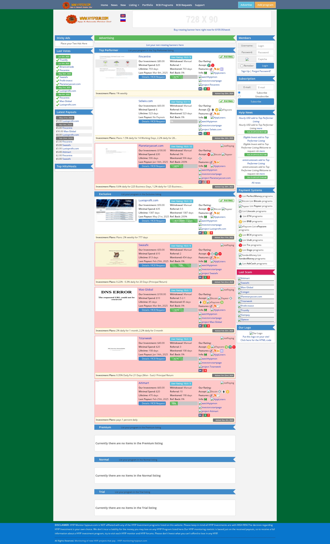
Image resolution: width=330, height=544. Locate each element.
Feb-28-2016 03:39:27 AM (257, 154)
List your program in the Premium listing (141, 427)
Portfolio (147, 5)
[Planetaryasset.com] (208, 166)
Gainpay (245, 315)
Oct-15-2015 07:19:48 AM (257, 177)
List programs (257, 196)
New (123, 5)
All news (256, 182)
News (114, 5)
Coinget (245, 292)
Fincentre (65, 70)
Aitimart (66, 152)
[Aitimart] (208, 399)
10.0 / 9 (181, 57)
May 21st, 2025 (64, 87)
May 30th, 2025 (64, 74)
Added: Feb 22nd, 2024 (223, 282)
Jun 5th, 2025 (63, 63)
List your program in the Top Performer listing (151, 50)
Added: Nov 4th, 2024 (224, 420)
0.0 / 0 (180, 101)
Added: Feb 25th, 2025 (224, 330)
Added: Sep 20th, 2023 (224, 186)
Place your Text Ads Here (74, 43)
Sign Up (245, 71)
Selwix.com (146, 101)
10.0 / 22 (181, 201)
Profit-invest (66, 80)
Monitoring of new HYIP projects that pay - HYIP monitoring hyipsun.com (111, 540)
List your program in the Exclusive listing (141, 194)
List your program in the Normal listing (138, 459)
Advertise (246, 4)
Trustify (64, 60)
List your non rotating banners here (165, 45)
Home (104, 5)
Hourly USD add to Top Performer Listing (256, 119)
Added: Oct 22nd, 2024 (223, 375)
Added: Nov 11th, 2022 (223, 237)
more (259, 128)
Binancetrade (67, 66)
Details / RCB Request (153, 77)
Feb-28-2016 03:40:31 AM (257, 132)
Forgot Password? (261, 71)
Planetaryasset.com (70, 84)
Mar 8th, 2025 (64, 94)
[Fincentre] (208, 72)
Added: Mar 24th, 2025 (223, 138)
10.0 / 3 (181, 383)
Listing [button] (133, 5)
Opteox (245, 319)
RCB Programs (164, 5)
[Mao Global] (208, 310)
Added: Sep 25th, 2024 (224, 93)
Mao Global (66, 101)
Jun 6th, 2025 (63, 56)
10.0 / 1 (181, 290)
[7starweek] (208, 354)
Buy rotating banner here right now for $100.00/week (202, 29)
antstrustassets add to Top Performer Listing (256, 161)
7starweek (145, 338)
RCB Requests (184, 5)
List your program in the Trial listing (132, 492)
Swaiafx (64, 77)
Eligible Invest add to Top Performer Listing (256, 139)
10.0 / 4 (181, 339)
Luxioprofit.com (68, 90)
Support (200, 5)
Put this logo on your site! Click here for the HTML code (256, 338)
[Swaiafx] (208, 261)
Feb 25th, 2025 (66, 138)
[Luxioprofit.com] (208, 216)
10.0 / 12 (181, 146)
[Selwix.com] (208, 117)
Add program (265, 4)
